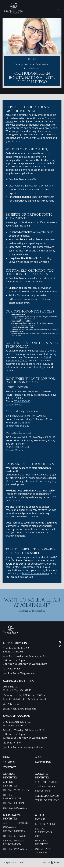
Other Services (41, 64)
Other (39, 814)
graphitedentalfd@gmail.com (19, 673)
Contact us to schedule (32, 610)
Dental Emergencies (12, 796)
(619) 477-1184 (12, 703)
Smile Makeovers (47, 795)
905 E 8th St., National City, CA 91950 (17, 688)
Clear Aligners (46, 786)
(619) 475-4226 (12, 668)
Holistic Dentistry (42, 842)
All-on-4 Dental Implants (15, 824)
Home (17, 64)
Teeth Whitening (47, 800)
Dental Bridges (14, 831)
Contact (9, 767)
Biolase (40, 819)
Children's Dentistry (10, 783)
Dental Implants (15, 848)
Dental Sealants (15, 807)
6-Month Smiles (46, 781)
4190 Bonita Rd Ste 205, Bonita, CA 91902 (16, 649)
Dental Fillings (14, 803)
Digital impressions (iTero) (43, 832)
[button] (58, 8)
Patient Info (43, 762)
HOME (7, 756)
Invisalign (42, 791)
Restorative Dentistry (11, 816)
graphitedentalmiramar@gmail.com (23, 747)
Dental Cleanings (16, 790)
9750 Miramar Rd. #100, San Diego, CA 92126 (17, 723)
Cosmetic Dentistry (42, 775)
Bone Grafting (45, 824)
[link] (14, 8)
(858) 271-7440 (12, 742)
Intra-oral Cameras (43, 850)
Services (27, 64)
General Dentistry (10, 775)
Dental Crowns (14, 835)
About (39, 756)
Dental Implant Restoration (14, 842)
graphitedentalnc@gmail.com (19, 708)
